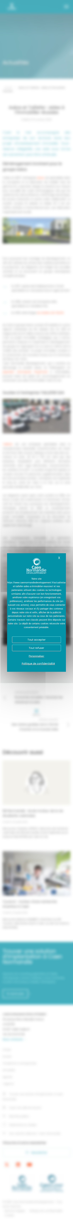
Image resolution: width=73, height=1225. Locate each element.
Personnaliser (36, 656)
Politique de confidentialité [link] (38, 663)
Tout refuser (36, 648)
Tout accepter (36, 640)
